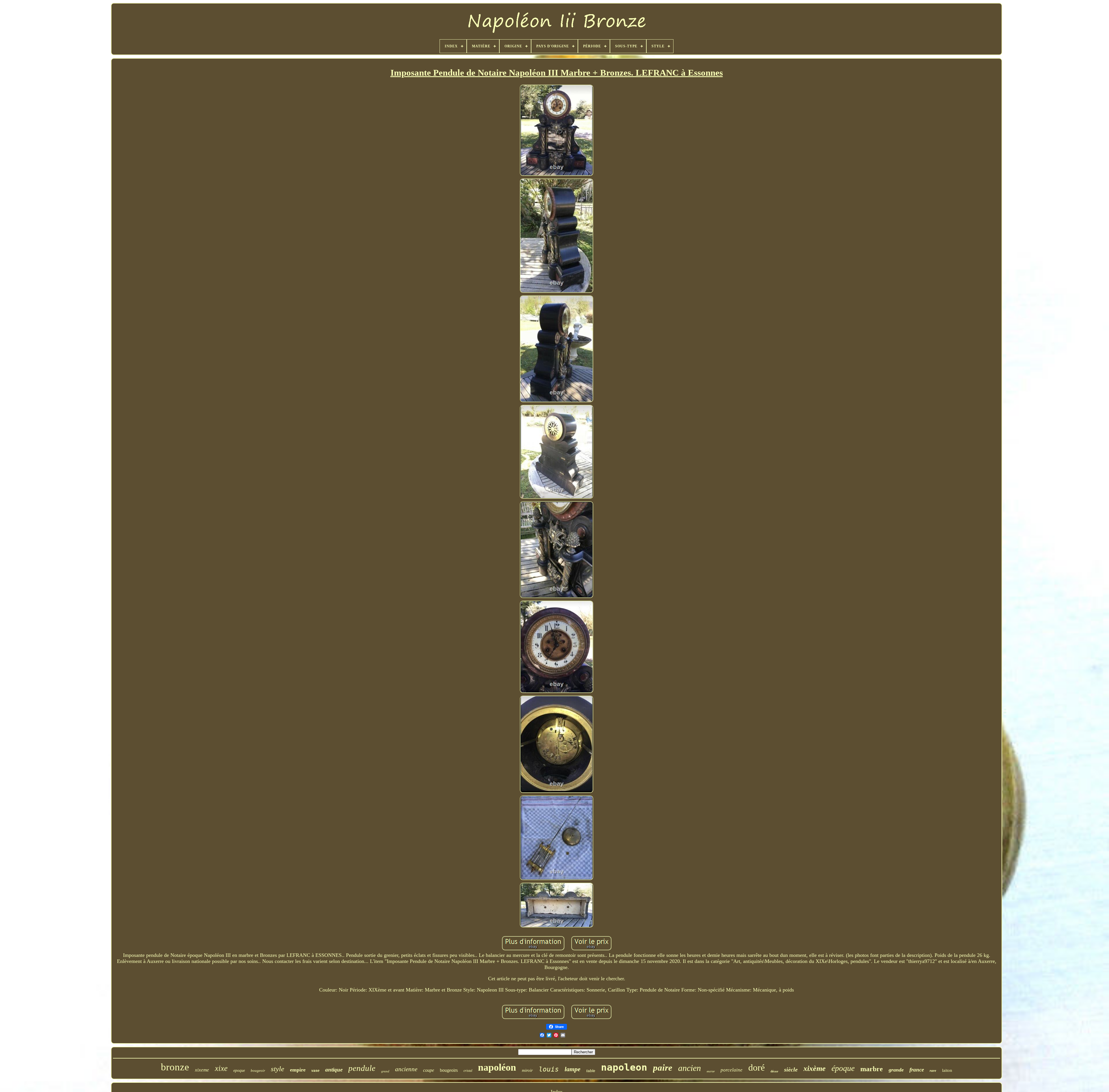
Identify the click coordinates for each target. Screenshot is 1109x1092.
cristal (468, 1071)
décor (774, 1071)
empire (298, 1070)
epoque (239, 1070)
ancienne (406, 1069)
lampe (572, 1069)
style (277, 1069)
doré (756, 1067)
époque (843, 1068)
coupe (428, 1070)
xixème (814, 1068)
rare (933, 1070)
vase (315, 1071)
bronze (175, 1067)
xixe (221, 1068)
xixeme (202, 1070)
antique (334, 1070)
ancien (689, 1068)
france (916, 1070)
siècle (791, 1069)
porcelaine (732, 1070)
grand (385, 1071)
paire (662, 1068)
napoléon (497, 1067)
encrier (711, 1071)
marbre (871, 1069)
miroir (527, 1070)
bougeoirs (449, 1070)
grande (896, 1070)
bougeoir (258, 1070)
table (590, 1070)
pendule (361, 1068)
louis (549, 1069)
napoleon (624, 1067)
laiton (947, 1070)
